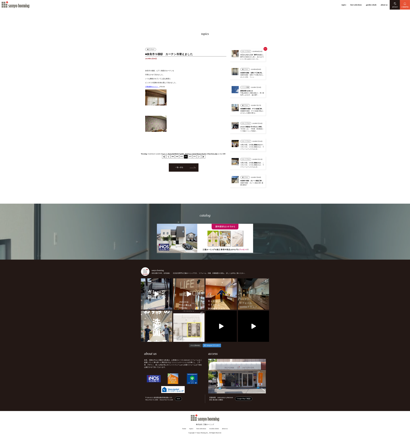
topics (344, 5)
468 (173, 156)
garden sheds (371, 5)
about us (384, 5)
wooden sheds (214, 428)
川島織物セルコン (152, 87)
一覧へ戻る (179, 167)
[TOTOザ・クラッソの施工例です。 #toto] (221, 294)
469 (177, 156)
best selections (356, 5)
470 (181, 156)
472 (190, 156)
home (184, 428)
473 (194, 156)
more (178, 398)
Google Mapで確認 (243, 398)
